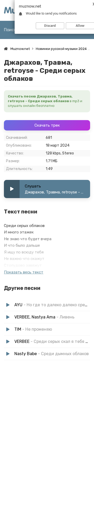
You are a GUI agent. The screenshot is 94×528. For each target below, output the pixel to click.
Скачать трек (47, 125)
